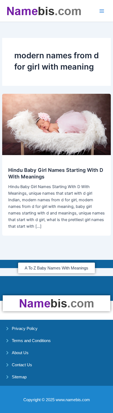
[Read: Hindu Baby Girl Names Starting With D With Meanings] (56, 124)
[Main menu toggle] (102, 11)
